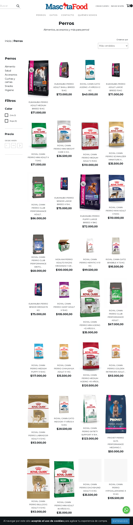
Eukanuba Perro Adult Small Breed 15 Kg (64, 87)
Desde (7, 141)
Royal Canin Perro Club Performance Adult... (38, 209)
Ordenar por (122, 39)
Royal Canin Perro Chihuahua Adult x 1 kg (64, 368)
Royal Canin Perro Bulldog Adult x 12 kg (38, 504)
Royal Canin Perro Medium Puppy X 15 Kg (38, 368)
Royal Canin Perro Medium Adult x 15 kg (90, 157)
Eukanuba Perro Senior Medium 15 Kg (38, 306)
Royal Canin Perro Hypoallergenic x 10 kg (116, 489)
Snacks (9, 86)
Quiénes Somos (87, 15)
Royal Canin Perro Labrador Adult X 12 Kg (38, 435)
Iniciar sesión (117, 6)
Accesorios (11, 74)
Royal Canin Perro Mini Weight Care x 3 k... (64, 148)
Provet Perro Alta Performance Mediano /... (116, 442)
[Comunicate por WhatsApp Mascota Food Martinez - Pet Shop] (126, 510)
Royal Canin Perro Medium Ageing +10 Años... (90, 378)
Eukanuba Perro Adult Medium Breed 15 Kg (38, 105)
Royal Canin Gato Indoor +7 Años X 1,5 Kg (64, 421)
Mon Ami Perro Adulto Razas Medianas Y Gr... (64, 262)
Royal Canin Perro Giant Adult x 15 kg (64, 306)
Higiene (9, 90)
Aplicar (19, 145)
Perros (41, 15)
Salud (8, 70)
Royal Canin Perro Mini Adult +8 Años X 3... (64, 505)
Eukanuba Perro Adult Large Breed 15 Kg (115, 87)
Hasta (13, 141)
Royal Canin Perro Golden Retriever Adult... (116, 368)
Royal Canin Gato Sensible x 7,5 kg (116, 261)
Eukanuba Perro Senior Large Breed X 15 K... (64, 201)
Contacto (67, 15)
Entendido (120, 521)
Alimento (10, 66)
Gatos (53, 15)
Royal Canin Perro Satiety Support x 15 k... (89, 431)
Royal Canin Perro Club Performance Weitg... (38, 262)
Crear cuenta (102, 6)
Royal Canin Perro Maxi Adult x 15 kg (116, 210)
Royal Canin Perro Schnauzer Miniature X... (116, 156)
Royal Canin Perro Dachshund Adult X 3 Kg (90, 487)
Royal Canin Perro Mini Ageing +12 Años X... (90, 325)
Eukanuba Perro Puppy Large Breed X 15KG (90, 219)
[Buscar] (18, 6)
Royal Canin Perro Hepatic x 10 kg (89, 262)
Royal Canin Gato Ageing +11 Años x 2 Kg (90, 87)
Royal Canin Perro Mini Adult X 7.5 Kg (38, 157)
